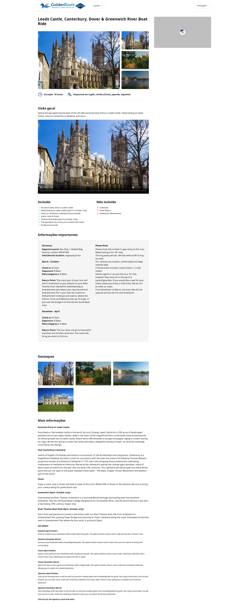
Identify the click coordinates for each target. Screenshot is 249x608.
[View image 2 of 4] (135, 60)
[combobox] (203, 5)
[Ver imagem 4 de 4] (56, 400)
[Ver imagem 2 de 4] (93, 374)
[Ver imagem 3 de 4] (131, 374)
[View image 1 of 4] (135, 40)
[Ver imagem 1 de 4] (56, 374)
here (44, 599)
